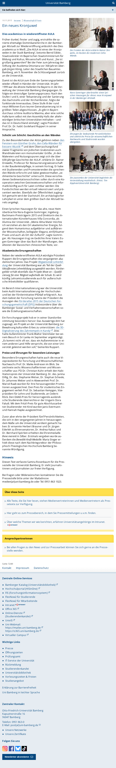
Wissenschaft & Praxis (32, 20)
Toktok (24, 748)
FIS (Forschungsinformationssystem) (26, 592)
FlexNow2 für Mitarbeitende (21, 601)
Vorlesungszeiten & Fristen (20, 676)
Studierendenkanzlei (17, 668)
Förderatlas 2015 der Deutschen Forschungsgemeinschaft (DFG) (31, 303)
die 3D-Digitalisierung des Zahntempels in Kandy (33, 329)
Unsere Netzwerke (15, 730)
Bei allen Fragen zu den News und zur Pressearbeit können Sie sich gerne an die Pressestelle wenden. (57, 549)
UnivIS (9, 620)
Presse (9, 648)
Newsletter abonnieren (17, 756)
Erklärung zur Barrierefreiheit (19, 687)
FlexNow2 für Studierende (20, 597)
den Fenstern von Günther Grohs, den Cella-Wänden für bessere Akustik (33, 143)
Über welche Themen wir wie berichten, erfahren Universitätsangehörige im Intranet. (56, 522)
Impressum (22, 568)
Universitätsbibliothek (18, 672)
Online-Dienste (14, 613)
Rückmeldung (13, 664)
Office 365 (11, 609)
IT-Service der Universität (19, 660)
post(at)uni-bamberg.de (24, 725)
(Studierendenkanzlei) (18, 616)
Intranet (17, 20)
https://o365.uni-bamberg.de (22, 631)
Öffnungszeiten (14, 652)
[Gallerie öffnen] (91, 32)
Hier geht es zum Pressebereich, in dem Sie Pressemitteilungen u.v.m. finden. (51, 513)
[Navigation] (4, 3)
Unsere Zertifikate (15, 734)
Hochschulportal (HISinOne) (21, 588)
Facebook (11, 748)
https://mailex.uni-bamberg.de (23, 627)
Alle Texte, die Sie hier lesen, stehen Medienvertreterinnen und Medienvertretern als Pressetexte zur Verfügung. (59, 502)
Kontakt (6, 568)
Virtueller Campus (15, 635)
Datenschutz (41, 568)
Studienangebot (14, 680)
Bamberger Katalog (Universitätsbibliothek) (30, 584)
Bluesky (18, 748)
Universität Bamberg (58, 3)
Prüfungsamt (13, 656)
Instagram (5, 748)
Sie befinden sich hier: (14, 9)
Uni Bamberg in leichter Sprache (21, 692)
